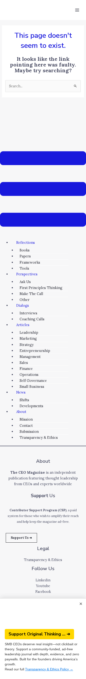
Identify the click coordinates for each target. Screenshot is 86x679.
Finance (26, 368)
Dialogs (22, 305)
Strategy (27, 344)
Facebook (43, 591)
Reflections (25, 242)
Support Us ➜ (21, 538)
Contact (26, 425)
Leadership (29, 332)
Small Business (32, 386)
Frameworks (30, 262)
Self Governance (33, 380)
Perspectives (27, 274)
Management (30, 356)
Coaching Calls (32, 319)
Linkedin (43, 580)
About (21, 411)
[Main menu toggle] (77, 10)
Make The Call (31, 293)
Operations (29, 374)
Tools (24, 268)
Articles (22, 325)
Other (25, 299)
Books (25, 250)
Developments (31, 406)
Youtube (43, 586)
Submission (29, 431)
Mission (26, 419)
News (21, 392)
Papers (25, 256)
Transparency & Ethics (39, 437)
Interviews (28, 313)
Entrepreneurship (35, 350)
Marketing (28, 338)
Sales (24, 362)
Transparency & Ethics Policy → (49, 669)
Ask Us (25, 281)
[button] (43, 190)
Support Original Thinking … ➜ (39, 634)
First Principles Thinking (41, 287)
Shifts (24, 400)
